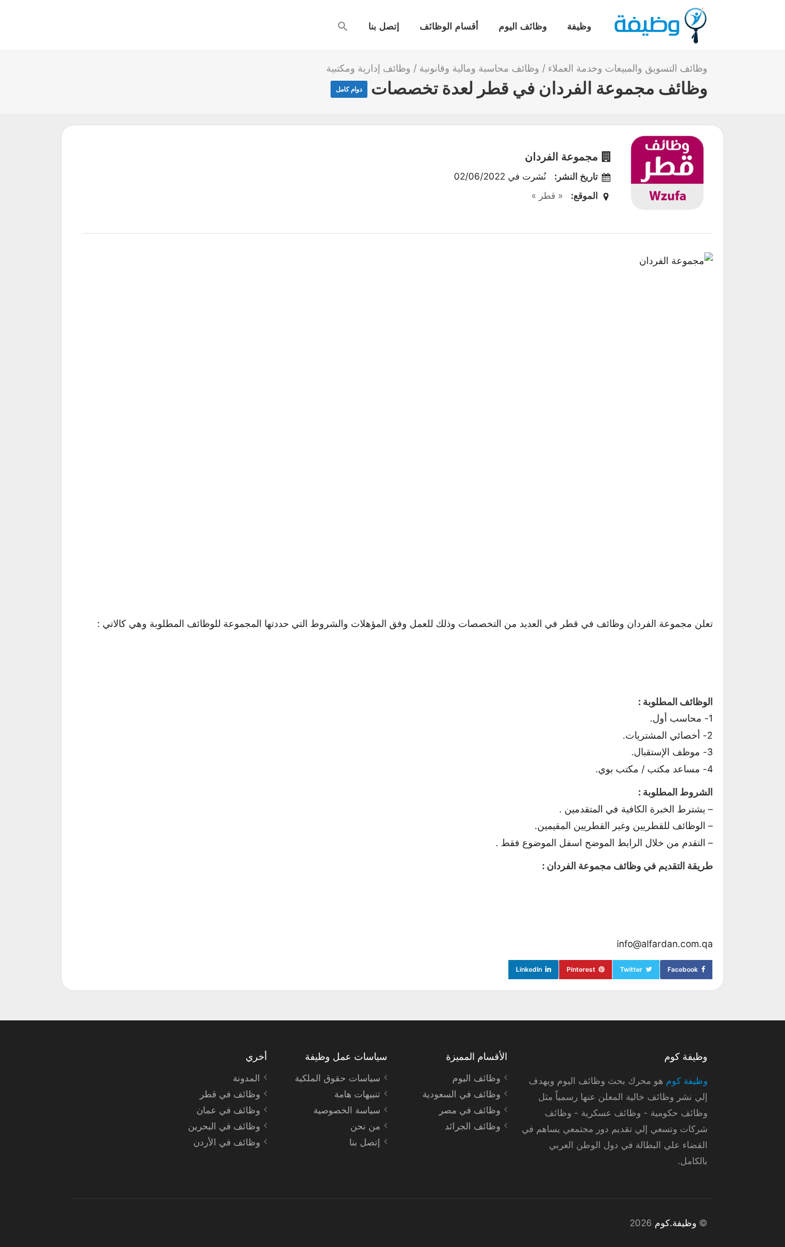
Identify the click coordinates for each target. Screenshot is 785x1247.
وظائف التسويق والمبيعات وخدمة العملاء (628, 68)
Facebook (683, 969)
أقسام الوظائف (449, 25)
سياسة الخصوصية (346, 1110)
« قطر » (547, 195)
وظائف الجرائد (472, 1126)
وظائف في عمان (228, 1110)
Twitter (631, 969)
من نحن (365, 1126)
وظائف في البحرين (224, 1126)
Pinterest (581, 969)
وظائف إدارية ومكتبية (368, 68)
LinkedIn (529, 969)
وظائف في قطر (230, 1094)
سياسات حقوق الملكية (337, 1078)
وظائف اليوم (523, 25)
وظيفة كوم (687, 1080)
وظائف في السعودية (461, 1094)
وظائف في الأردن (226, 1142)
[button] (343, 26)
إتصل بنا (383, 25)
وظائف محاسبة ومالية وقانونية (479, 68)
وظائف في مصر (469, 1110)
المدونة (246, 1078)
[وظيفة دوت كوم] (660, 25)
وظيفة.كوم (675, 1223)
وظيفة (579, 25)
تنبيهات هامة (357, 1094)
